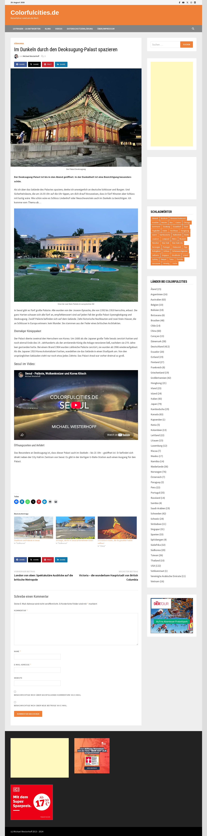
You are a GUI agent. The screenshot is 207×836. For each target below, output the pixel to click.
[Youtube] (184, 2)
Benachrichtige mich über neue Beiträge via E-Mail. (40, 705)
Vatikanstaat (157, 571)
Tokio (171, 259)
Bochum (164, 218)
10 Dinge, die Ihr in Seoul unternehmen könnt (74, 540)
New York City (177, 243)
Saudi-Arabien (158, 508)
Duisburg (166, 226)
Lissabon (155, 239)
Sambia (154, 503)
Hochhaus (174, 230)
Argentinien (157, 294)
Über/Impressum (105, 28)
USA (153, 565)
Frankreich (156, 367)
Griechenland (157, 372)
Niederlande (157, 466)
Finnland (155, 362)
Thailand (155, 560)
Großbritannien (158, 377)
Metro (174, 239)
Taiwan (154, 555)
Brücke (164, 222)
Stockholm (176, 255)
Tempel (163, 259)
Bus (171, 222)
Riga (185, 247)
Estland (155, 357)
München (155, 243)
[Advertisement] (172, 104)
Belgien (155, 304)
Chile (153, 325)
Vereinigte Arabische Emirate (166, 576)
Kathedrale (177, 235)
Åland (154, 289)
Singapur (165, 255)
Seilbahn (155, 255)
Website (18, 678)
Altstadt (155, 218)
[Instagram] (191, 2)
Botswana (156, 315)
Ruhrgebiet (156, 251)
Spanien (155, 534)
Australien (156, 299)
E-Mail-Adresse (22, 664)
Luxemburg (157, 445)
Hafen (165, 230)
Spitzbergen (157, 539)
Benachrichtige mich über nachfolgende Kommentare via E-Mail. (47, 695)
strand (185, 255)
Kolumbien (156, 430)
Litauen (155, 440)
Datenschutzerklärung (80, 28)
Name (17, 651)
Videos (58, 28)
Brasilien (155, 222)
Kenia (154, 424)
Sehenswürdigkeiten (180, 251)
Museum (183, 239)
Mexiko (154, 456)
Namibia (155, 461)
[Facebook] (180, 2)
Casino (178, 222)
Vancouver (156, 263)
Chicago (187, 222)
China (153, 330)
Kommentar (21, 610)
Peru (153, 487)
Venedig (166, 263)
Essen (186, 226)
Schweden (156, 513)
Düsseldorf (177, 226)
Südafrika (156, 544)
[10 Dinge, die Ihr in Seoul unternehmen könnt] (75, 528)
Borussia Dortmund (178, 218)
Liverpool (165, 239)
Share (22, 64)
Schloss (166, 251)
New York (165, 243)
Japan (154, 404)
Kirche (186, 235)
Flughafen (156, 230)
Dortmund (156, 226)
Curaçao (155, 336)
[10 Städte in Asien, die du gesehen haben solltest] (117, 528)
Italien (154, 398)
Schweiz (155, 518)
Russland (155, 497)
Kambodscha (165, 235)
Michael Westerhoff (31, 56)
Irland (154, 388)
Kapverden (156, 419)
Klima (48, 28)
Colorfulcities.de (35, 12)
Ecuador (155, 351)
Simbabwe (156, 524)
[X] (188, 2)
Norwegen (156, 247)
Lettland (155, 435)
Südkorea (19, 43)
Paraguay (156, 482)
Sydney (155, 259)
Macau (154, 450)
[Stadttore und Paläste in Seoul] (33, 528)
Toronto (180, 259)
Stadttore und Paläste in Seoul (27, 540)
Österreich (156, 477)
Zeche (174, 263)
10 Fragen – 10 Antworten (26, 28)
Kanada (155, 414)
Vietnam (155, 581)
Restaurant (177, 247)
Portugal (166, 247)
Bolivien (155, 310)
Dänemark (156, 341)
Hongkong (185, 230)
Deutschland (157, 346)
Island (154, 235)
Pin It (49, 64)
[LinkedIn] (194, 2)
